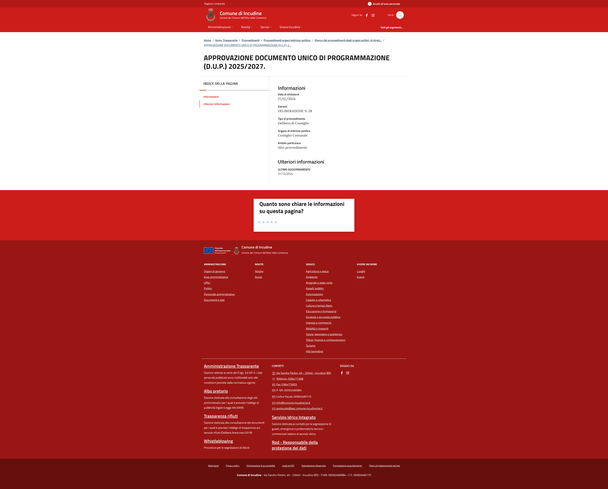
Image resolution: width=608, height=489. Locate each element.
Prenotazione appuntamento (347, 465)
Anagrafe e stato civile (319, 283)
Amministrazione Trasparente (231, 366)
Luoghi (361, 271)
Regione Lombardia (214, 4)
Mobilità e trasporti (317, 328)
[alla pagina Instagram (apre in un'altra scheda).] (372, 14)
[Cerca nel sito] (400, 15)
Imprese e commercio (319, 323)
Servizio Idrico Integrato (294, 417)
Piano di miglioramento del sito (384, 465)
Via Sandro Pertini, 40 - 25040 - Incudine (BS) (306, 372)
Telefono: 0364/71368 (289, 379)
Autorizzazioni (314, 294)
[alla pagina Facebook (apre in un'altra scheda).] (365, 14)
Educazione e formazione (321, 311)
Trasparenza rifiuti (221, 416)
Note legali (213, 465)
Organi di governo (214, 271)
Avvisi (258, 277)
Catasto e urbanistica (318, 300)
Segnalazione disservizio (313, 465)
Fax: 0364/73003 (286, 384)
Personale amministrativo (219, 294)
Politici (208, 288)
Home (207, 40)
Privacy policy (232, 465)
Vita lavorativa (314, 351)
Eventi (360, 277)
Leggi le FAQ (288, 465)
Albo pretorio (216, 391)
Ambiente (311, 277)
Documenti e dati (214, 300)
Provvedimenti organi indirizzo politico (287, 40)
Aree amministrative (216, 277)
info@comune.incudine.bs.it (293, 403)
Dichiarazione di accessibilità (261, 465)
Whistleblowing (218, 441)
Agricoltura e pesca (317, 271)
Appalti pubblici (315, 288)
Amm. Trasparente (226, 40)
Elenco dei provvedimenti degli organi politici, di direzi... (348, 40)
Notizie (259, 271)
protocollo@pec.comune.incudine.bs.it (299, 408)
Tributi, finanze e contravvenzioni (325, 340)
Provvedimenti (251, 40)
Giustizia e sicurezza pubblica (323, 317)
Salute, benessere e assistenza (324, 334)
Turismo (310, 346)
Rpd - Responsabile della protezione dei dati (295, 445)
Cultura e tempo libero (319, 305)
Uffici (207, 283)
